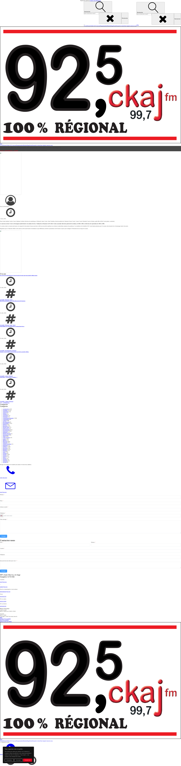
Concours (98, 25)
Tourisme (5, 459)
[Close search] (110, 18)
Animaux (5, 414)
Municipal (5, 441)
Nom (1, 500)
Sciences (5, 453)
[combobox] (1, 515)
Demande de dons (120, 25)
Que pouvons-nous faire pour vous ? (8, 560)
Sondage (5, 455)
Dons (114, 25)
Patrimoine (5, 445)
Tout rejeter (18, 760)
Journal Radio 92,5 (91, 25)
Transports (5, 461)
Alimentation (6, 411)
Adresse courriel (3, 507)
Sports (11, 299)
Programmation (103, 25)
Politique (5, 446)
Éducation (5, 426)
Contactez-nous (133, 25)
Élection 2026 (6, 427)
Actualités (16, 150)
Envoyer (3, 536)
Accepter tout (27, 760)
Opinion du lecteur (7, 444)
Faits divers (5, 431)
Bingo (112, 25)
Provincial (5, 448)
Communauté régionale (8, 418)
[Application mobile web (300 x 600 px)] (10, 194)
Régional (7, 299)
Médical (4, 440)
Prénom (1, 494)
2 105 (4, 402)
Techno (4, 458)
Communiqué (6, 419)
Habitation (5, 432)
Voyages (5, 462)
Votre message (3, 519)
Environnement (6, 429)
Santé (11, 325)
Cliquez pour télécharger (95, 0)
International (5, 435)
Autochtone (5, 415)
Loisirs (6, 376)
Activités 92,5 (6, 409)
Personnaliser (9, 760)
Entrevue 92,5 (6, 428)
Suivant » (7, 402)
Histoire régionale (7, 433)
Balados (109, 25)
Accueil (85, 25)
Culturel (7, 401)
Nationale (5, 442)
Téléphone (2, 513)
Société (4, 454)
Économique (5, 423)
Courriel (2, 548)
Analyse (5, 413)
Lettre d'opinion (6, 437)
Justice (4, 436)
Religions (5, 450)
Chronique (5, 416)
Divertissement (8, 350)
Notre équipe (127, 25)
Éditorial (5, 424)
